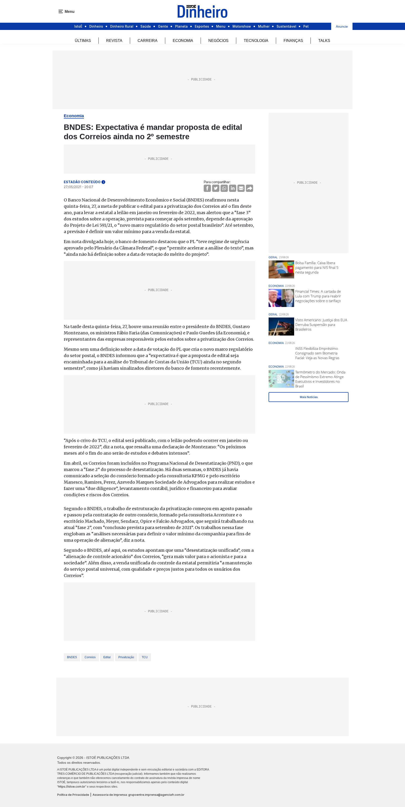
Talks (324, 41)
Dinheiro (96, 26)
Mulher (264, 26)
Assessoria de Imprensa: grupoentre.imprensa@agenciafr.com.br (138, 794)
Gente (163, 26)
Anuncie (342, 26)
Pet (306, 26)
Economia (183, 41)
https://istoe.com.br (71, 786)
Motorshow (241, 26)
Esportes (202, 26)
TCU (145, 657)
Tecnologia (256, 41)
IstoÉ (78, 26)
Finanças (293, 41)
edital (107, 657)
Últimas (83, 41)
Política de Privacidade (73, 794)
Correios (90, 657)
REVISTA (114, 41)
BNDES (72, 657)
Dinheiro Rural (121, 26)
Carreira (148, 41)
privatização (126, 657)
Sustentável (286, 26)
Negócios (218, 41)
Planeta (181, 26)
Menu (220, 26)
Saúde (145, 26)
